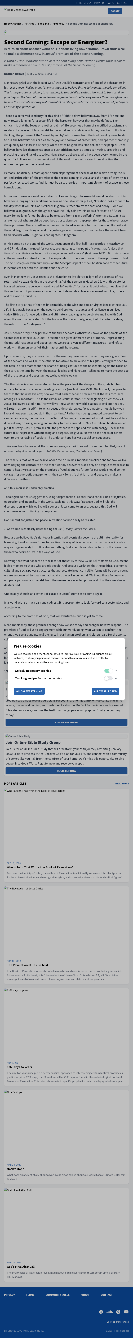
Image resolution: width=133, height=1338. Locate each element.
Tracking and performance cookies (38, 678)
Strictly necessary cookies (33, 671)
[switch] (108, 671)
